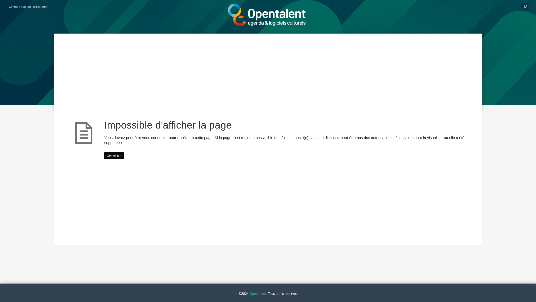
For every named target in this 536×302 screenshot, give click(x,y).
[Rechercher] (525, 7)
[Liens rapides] (266, 7)
